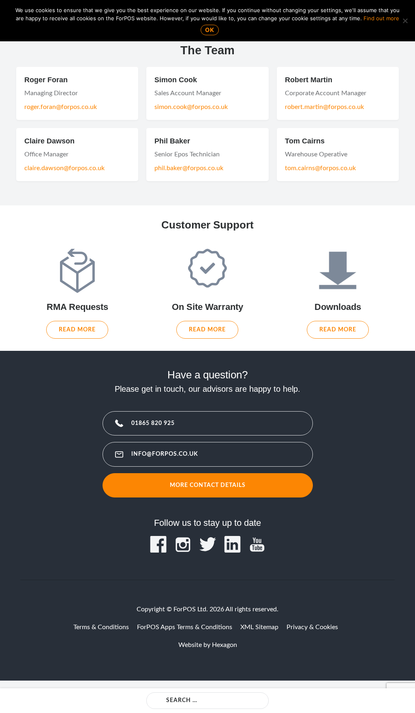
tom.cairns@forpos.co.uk (320, 168)
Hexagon (224, 645)
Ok (209, 29)
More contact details (208, 485)
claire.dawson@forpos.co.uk (64, 168)
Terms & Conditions (101, 627)
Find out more (381, 18)
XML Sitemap (259, 627)
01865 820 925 (153, 423)
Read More (77, 330)
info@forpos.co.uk (164, 454)
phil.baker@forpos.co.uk (188, 168)
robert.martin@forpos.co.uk (324, 107)
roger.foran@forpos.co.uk (60, 107)
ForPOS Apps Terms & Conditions (184, 627)
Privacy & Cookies (312, 627)
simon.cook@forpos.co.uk (191, 107)
